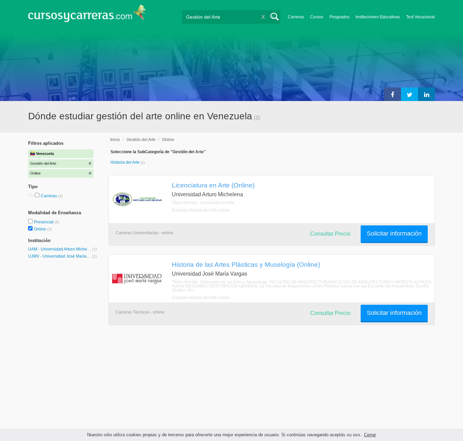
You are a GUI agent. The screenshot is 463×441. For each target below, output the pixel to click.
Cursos (316, 17)
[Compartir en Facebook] (392, 94)
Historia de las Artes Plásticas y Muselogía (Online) (246, 264)
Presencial (44, 222)
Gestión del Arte (141, 139)
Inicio (115, 139)
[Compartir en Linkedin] (426, 94)
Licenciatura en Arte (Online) (213, 185)
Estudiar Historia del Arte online (201, 210)
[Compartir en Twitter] (409, 94)
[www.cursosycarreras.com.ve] (87, 15)
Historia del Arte (125, 162)
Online (40, 229)
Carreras (296, 17)
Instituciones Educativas (378, 17)
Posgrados (339, 17)
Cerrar (370, 434)
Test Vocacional (420, 17)
